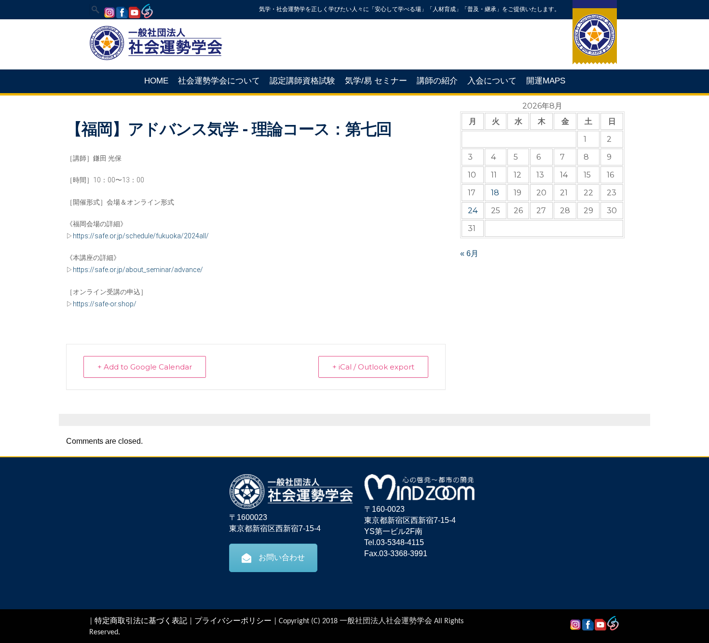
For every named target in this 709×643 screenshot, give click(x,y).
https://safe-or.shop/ (104, 304)
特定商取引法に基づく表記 (141, 621)
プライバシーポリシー (233, 621)
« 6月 (469, 253)
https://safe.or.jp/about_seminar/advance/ (138, 270)
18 (495, 192)
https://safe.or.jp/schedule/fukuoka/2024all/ (141, 236)
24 (472, 210)
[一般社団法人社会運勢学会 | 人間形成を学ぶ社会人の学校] (155, 59)
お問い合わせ (282, 557)
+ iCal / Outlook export (373, 366)
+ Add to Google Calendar (144, 366)
